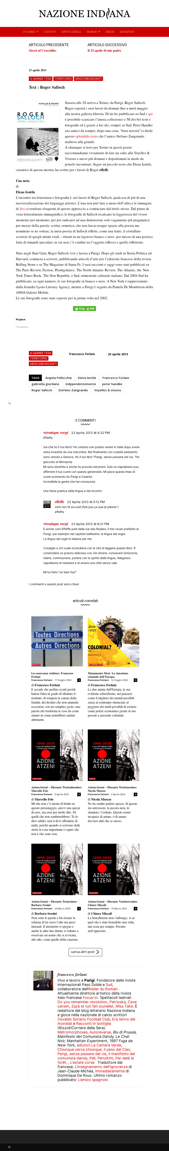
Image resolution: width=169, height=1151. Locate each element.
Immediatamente (110, 1071)
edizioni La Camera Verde (99, 1045)
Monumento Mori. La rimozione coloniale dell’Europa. (108, 675)
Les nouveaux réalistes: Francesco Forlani (52, 675)
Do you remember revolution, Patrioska (92, 1002)
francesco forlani (82, 354)
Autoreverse (100, 1032)
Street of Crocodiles (42, 50)
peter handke (112, 384)
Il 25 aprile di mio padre (104, 50)
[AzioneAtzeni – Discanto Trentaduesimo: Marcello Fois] (57, 755)
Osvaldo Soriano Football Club (84, 1019)
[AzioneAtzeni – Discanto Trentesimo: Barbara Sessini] (57, 869)
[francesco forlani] (43, 1027)
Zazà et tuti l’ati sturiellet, (93, 1006)
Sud (109, 984)
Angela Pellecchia (58, 378)
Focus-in (90, 997)
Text (22, 208)
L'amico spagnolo (93, 1080)
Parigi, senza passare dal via (82, 1054)
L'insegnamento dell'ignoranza (101, 1067)
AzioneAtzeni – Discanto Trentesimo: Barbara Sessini (54, 903)
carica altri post (83, 951)
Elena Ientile (87, 378)
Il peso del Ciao (117, 1049)
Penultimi (105, 1058)
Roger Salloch (42, 390)
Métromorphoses (73, 1032)
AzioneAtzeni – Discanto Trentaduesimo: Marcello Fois (56, 789)
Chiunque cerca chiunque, (80, 1049)
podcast (37, 779)
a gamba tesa (40, 78)
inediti (36, 665)
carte (92, 779)
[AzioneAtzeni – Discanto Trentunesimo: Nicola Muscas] (113, 755)
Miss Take (124, 1006)
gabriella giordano (45, 384)
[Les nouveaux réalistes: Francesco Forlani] (57, 641)
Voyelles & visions (107, 390)
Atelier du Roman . (104, 989)
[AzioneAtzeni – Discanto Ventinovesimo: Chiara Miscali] (113, 869)
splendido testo (87, 136)
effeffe (59, 501)
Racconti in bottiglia (93, 1023)
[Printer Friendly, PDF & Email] (84, 310)
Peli (92, 1058)
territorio (63, 78)
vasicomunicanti (88, 78)
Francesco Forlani (115, 378)
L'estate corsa (82, 1062)
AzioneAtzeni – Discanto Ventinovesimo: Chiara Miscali (113, 903)
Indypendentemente (81, 384)
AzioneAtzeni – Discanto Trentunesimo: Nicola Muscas (112, 789)
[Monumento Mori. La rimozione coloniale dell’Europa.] (113, 641)
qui (150, 113)
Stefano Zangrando (73, 390)
